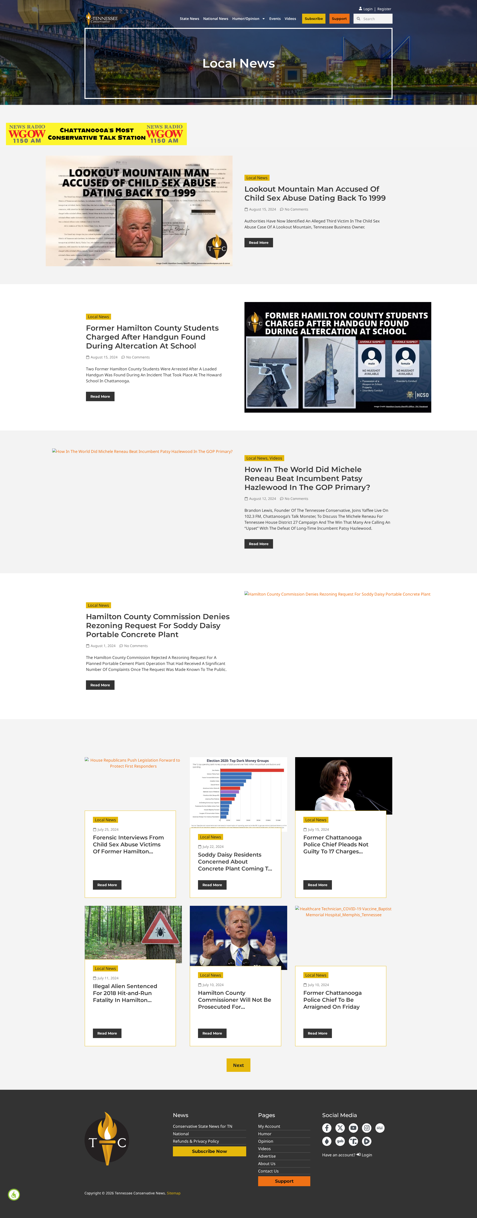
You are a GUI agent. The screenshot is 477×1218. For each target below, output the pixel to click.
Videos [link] (290, 18)
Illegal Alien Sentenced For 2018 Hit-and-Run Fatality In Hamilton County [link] (125, 996)
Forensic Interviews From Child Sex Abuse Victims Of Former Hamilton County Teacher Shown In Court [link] (129, 851)
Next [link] (238, 1065)
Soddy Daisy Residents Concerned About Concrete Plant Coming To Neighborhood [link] (235, 865)
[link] (14, 1195)
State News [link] (189, 18)
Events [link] (275, 18)
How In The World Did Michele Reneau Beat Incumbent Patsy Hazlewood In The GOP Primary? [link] (307, 478)
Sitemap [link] (174, 1193)
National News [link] (215, 18)
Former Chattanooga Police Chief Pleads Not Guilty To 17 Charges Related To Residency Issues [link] (335, 851)
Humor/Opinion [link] (245, 18)
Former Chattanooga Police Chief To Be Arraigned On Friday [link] (332, 1000)
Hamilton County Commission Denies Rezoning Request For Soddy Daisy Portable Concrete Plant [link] (158, 625)
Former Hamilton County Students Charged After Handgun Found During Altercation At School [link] (152, 336)
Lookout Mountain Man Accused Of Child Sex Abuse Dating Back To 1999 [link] (315, 193)
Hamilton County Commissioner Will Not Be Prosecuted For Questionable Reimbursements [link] (234, 1007)
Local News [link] (257, 177)
